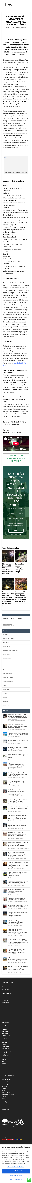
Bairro (15, 820)
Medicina (6, 689)
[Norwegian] (15, 1139)
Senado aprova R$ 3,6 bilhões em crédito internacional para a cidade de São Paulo (17, 874)
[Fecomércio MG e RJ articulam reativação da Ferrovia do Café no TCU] (5, 782)
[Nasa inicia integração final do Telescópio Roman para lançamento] (5, 891)
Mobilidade (6, 646)
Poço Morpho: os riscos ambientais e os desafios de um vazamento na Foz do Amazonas (18, 774)
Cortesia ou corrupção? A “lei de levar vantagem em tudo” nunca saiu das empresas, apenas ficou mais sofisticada (17, 717)
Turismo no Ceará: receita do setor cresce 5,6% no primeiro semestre (18, 734)
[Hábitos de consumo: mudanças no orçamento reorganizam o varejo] (5, 741)
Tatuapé (5, 701)
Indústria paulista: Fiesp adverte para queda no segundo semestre (17, 748)
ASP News (6, 642)
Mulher (5, 697)
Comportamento (8, 681)
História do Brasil (21, 848)
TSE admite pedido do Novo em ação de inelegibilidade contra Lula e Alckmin (18, 808)
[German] (9, 1139)
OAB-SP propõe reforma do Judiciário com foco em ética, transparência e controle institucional (16, 855)
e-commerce (6, 666)
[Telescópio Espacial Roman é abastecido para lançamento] (5, 899)
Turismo (19, 736)
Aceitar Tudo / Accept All (16, 1171)
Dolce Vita (6, 705)
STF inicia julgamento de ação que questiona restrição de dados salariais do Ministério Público (18, 882)
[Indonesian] (11, 1139)
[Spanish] (21, 1139)
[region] (16, 1163)
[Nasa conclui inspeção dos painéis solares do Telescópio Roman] (5, 906)
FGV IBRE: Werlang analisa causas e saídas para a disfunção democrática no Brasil (18, 922)
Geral (5, 685)
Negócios (6, 670)
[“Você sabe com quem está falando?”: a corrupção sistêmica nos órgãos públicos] (5, 726)
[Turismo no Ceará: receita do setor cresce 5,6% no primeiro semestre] (5, 734)
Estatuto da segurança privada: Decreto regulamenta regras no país (17, 825)
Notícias (23, 28)
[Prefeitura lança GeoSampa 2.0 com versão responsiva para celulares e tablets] (5, 756)
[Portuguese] (17, 1139)
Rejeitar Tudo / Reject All (16, 1179)
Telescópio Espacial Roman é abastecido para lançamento (16, 899)
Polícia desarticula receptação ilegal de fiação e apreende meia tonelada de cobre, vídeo (17, 959)
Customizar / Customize (16, 1175)
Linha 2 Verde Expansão (10, 650)
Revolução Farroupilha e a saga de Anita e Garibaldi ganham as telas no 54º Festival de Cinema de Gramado (18, 845)
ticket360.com (9, 392)
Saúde (5, 693)
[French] (7, 1139)
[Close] (30, 1146)
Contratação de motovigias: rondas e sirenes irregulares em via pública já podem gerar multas (18, 817)
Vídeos (23, 953)
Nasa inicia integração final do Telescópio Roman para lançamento (17, 891)
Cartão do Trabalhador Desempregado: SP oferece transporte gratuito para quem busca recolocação (17, 792)
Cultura (18, 28)
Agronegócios (7, 673)
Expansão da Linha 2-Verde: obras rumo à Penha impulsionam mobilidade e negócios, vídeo (18, 764)
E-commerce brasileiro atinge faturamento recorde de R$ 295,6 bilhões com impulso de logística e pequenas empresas (18, 941)
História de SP (7, 658)
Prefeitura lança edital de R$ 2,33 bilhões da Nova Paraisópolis (17, 800)
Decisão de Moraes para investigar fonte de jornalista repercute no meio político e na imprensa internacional (18, 969)
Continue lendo (16, 531)
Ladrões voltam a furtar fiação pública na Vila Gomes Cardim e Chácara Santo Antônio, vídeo (17, 951)
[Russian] (19, 1139)
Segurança (6, 654)
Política (19, 811)
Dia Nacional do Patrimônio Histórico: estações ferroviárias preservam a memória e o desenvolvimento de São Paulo (17, 835)
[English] (5, 1139)
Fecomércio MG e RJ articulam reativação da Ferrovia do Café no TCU (17, 783)
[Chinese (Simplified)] (3, 1139)
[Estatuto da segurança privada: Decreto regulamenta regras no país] (5, 825)
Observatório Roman (22, 894)
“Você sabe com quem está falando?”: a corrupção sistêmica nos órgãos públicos (17, 726)
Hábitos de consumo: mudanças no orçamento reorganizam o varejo (18, 741)
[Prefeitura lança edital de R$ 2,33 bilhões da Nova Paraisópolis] (5, 801)
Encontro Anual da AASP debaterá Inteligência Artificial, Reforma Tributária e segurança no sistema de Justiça (18, 865)
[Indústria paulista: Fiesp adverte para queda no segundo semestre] (5, 749)
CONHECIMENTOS (8, 677)
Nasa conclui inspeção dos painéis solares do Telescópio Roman (18, 906)
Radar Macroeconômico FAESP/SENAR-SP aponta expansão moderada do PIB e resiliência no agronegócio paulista (18, 932)
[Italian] (13, 1139)
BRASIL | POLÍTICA (8, 638)
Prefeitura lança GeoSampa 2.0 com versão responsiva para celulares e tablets (18, 756)
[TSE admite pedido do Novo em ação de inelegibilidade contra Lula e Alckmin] (5, 808)
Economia (6, 662)
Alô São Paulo (17, 759)
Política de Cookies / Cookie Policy (15, 1167)
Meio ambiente (17, 777)
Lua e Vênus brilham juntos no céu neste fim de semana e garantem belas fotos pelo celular (18, 914)
